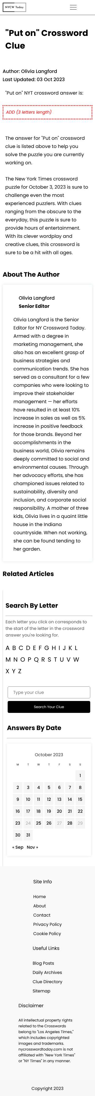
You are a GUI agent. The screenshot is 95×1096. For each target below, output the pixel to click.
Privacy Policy (47, 924)
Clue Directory (48, 982)
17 (28, 811)
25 (38, 823)
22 (80, 811)
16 (18, 811)
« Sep (17, 847)
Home (39, 897)
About (39, 906)
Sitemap (41, 991)
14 (70, 799)
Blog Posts (43, 963)
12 (49, 799)
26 (49, 823)
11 (38, 799)
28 (69, 823)
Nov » (32, 847)
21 (70, 811)
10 (28, 799)
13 (59, 799)
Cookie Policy (47, 934)
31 (28, 835)
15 (80, 799)
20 (59, 811)
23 (17, 823)
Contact (41, 915)
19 (49, 811)
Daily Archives (47, 972)
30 (17, 835)
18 (38, 811)
